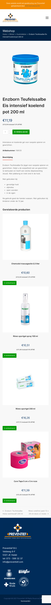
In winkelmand (21, 132)
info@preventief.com (13, 562)
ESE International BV (32, 6)
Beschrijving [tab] (8, 157)
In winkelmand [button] (9, 283)
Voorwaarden (25, 601)
